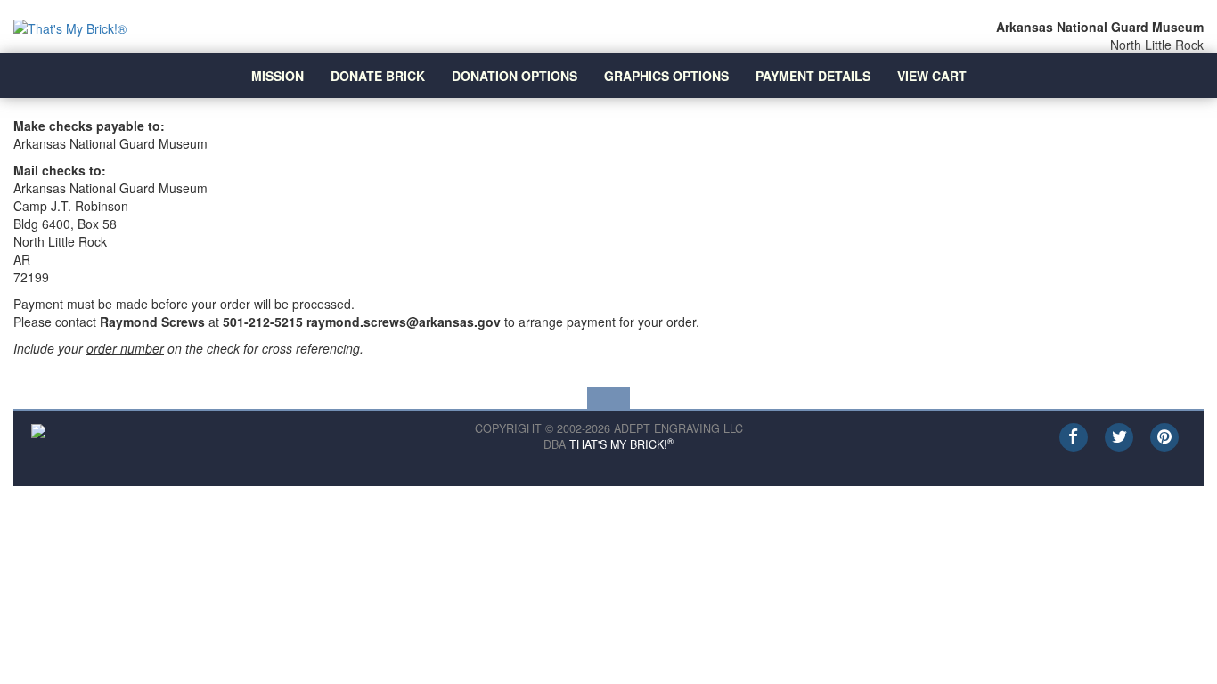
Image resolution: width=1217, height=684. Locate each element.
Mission (277, 76)
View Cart (932, 76)
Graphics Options (666, 76)
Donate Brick (378, 76)
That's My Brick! (621, 444)
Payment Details (813, 76)
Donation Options (514, 76)
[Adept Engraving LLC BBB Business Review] (38, 429)
